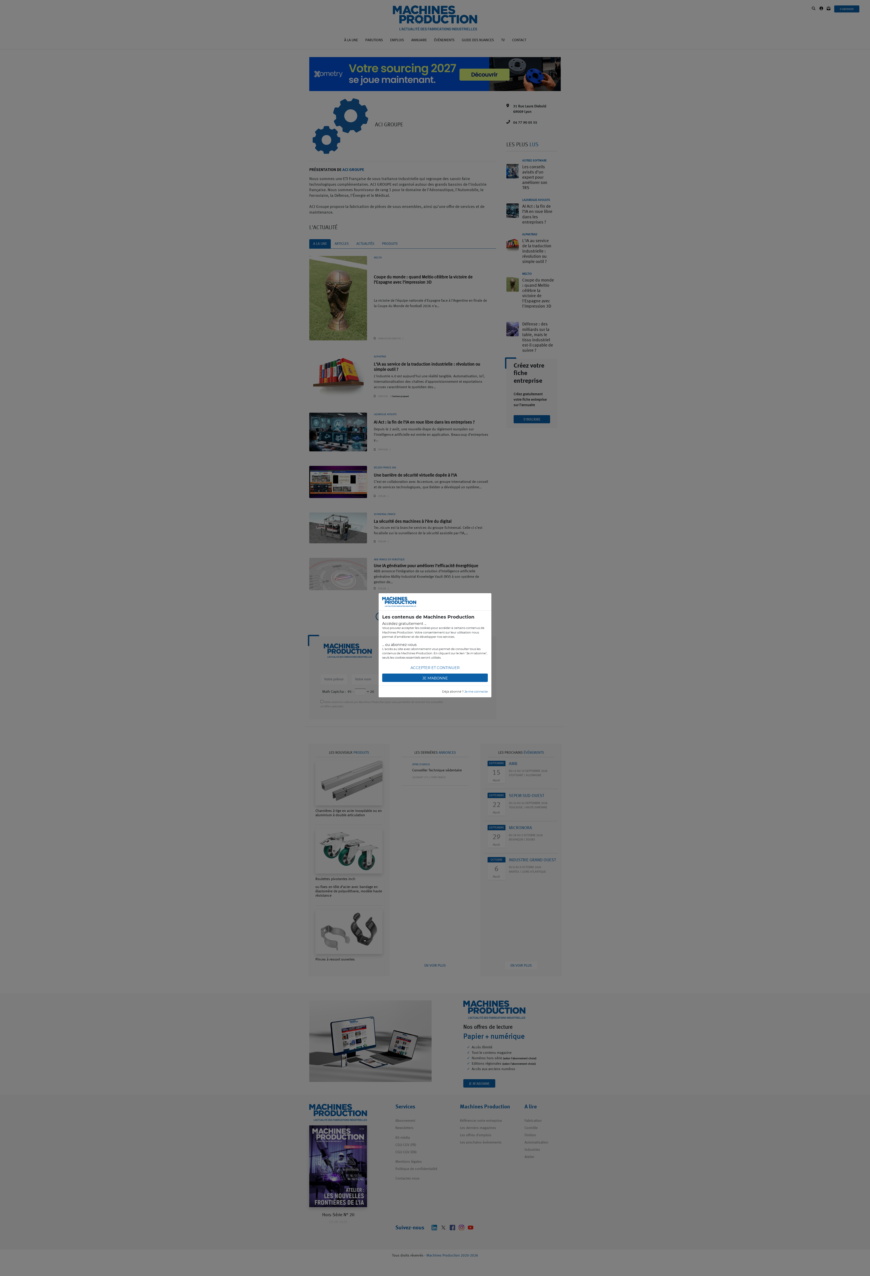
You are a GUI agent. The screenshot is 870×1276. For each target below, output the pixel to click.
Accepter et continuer (435, 668)
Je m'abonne (435, 678)
